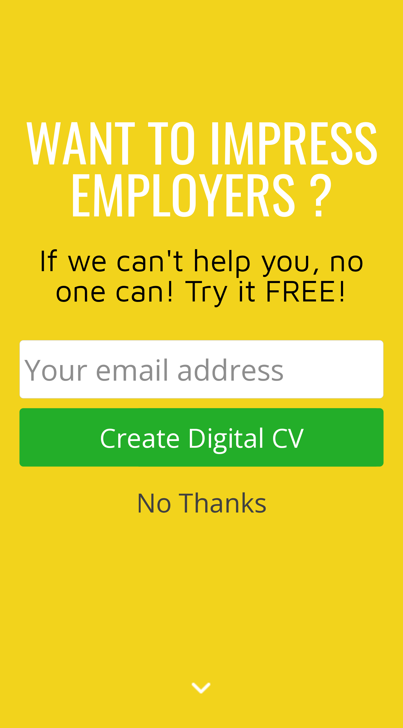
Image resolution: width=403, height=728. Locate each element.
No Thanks (201, 502)
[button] (201, 167)
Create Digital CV (201, 437)
